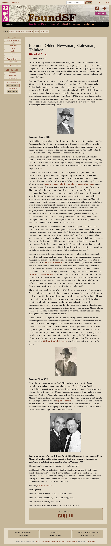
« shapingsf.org (9, 24)
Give (47, 31)
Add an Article (12, 73)
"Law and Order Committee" (43, 274)
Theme (36, 31)
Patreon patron (12, 91)
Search (89, 2)
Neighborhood (20, 31)
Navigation (15, 2)
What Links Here (12, 66)
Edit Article (12, 75)
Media (13, 43)
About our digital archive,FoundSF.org (23, 534)
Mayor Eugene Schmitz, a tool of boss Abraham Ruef (69, 184)
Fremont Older (44, 485)
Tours (42, 31)
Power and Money (12, 59)
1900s (13, 48)
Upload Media (12, 78)
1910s (13, 51)
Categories (12, 37)
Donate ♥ (100, 14)
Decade (11, 31)
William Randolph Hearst (55, 341)
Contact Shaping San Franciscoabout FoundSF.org (88, 534)
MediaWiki (91, 541)
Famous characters (13, 40)
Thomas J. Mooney (53, 262)
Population (29, 31)
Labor (12, 56)
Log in (107, 2)
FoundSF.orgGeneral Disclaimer (55, 534)
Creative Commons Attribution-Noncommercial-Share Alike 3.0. (56, 541)
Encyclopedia (12, 62)
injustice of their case (66, 401)
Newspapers (13, 45)
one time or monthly (13, 85)
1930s (13, 54)
